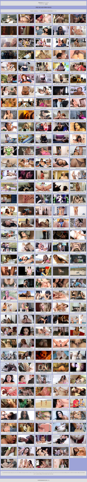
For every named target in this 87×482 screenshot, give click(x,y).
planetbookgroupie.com (42, 480)
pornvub (46, 3)
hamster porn (40, 2)
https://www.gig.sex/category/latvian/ (47, 10)
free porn (31, 10)
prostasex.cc (36, 10)
